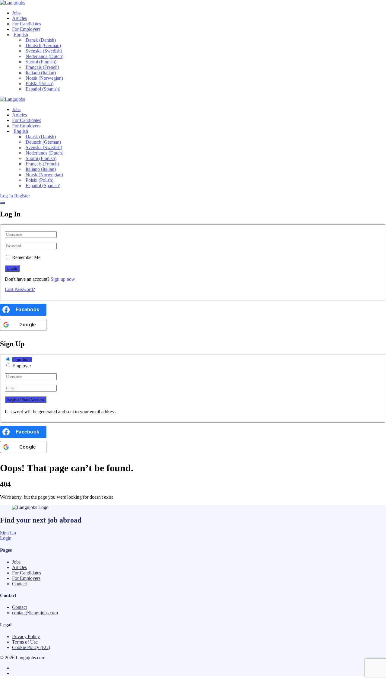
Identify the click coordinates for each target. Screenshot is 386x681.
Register (22, 195)
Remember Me (26, 257)
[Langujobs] (12, 2)
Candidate (22, 359)
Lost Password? (20, 289)
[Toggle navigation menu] (2, 203)
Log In (6, 195)
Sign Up (8, 532)
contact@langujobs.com (35, 612)
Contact (19, 583)
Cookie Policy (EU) (31, 647)
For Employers (26, 29)
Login (5, 538)
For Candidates (26, 23)
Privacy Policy (26, 636)
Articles (19, 18)
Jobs (16, 12)
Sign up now (63, 279)
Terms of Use (25, 641)
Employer (21, 365)
